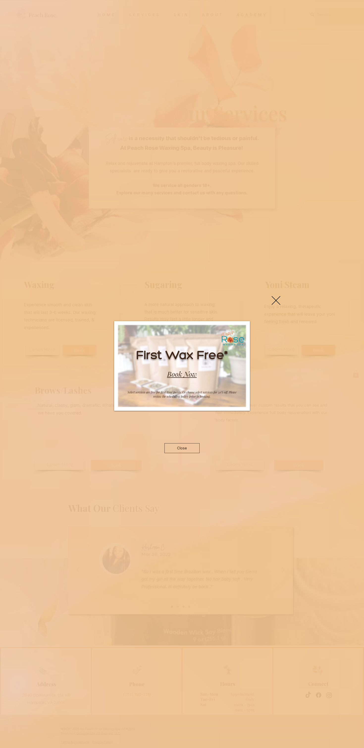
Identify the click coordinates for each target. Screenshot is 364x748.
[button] (276, 300)
